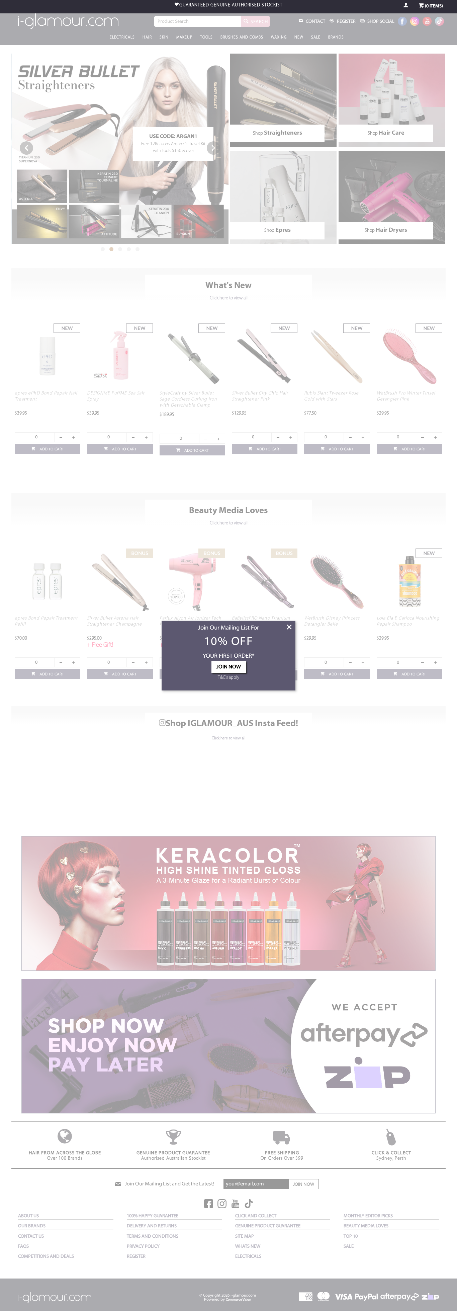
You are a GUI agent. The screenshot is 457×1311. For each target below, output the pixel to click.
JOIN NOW (228, 667)
